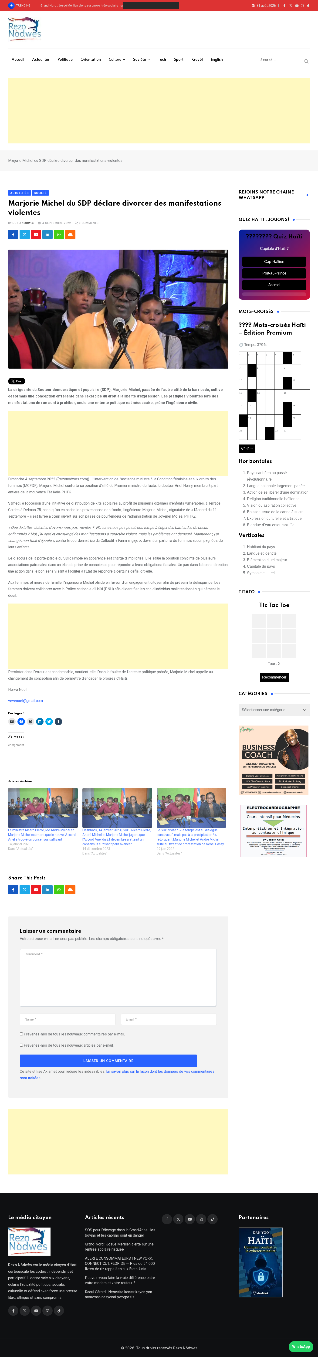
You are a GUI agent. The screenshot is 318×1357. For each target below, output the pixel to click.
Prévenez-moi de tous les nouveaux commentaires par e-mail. (74, 1034)
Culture (115, 60)
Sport (178, 60)
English (217, 60)
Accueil (18, 60)
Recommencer (274, 677)
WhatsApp (301, 1346)
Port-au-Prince (274, 273)
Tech (162, 60)
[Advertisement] (159, 110)
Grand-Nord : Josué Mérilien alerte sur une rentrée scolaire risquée (85, 5)
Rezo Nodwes (23, 223)
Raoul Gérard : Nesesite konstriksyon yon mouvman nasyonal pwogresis (118, 1294)
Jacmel (274, 285)
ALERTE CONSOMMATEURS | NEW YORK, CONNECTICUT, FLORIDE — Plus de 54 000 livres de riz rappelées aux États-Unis (120, 1263)
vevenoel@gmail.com (25, 701)
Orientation (91, 60)
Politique (65, 60)
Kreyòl (197, 60)
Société (139, 60)
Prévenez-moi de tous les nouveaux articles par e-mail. (69, 1045)
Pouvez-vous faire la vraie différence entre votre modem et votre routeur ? (120, 1280)
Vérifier (247, 449)
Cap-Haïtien (274, 262)
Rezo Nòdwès (184, 1348)
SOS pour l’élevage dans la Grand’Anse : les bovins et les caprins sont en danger (120, 1232)
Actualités (41, 60)
